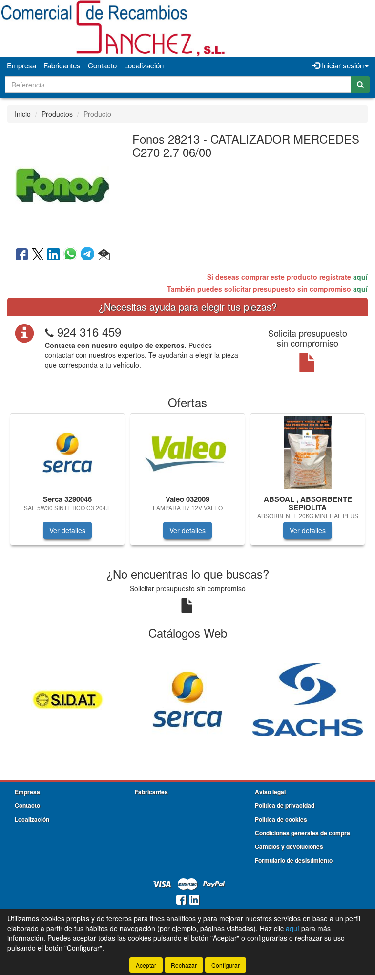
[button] (104, 255)
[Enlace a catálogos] (67, 698)
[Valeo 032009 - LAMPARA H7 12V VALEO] (187, 452)
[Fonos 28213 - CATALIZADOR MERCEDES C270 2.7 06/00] (62, 183)
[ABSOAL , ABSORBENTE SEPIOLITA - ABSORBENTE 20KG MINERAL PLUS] (307, 452)
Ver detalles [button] (67, 530)
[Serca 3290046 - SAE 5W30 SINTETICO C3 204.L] (67, 452)
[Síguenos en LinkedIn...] (194, 900)
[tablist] (187, 484)
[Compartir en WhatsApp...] (72, 255)
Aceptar (146, 965)
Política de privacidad (284, 805)
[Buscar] (360, 84)
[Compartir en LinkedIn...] (53, 255)
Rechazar (184, 965)
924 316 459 (89, 331)
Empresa (21, 65)
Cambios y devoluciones (289, 846)
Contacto (102, 65)
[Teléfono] (49, 331)
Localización (144, 65)
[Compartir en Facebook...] (21, 255)
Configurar (225, 965)
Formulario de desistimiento (294, 860)
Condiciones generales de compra (302, 832)
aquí (360, 277)
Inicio (23, 114)
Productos (57, 114)
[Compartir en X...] (38, 255)
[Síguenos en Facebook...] (181, 900)
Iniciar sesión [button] (342, 65)
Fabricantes (62, 65)
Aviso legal (270, 791)
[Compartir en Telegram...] (89, 255)
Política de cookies (281, 819)
